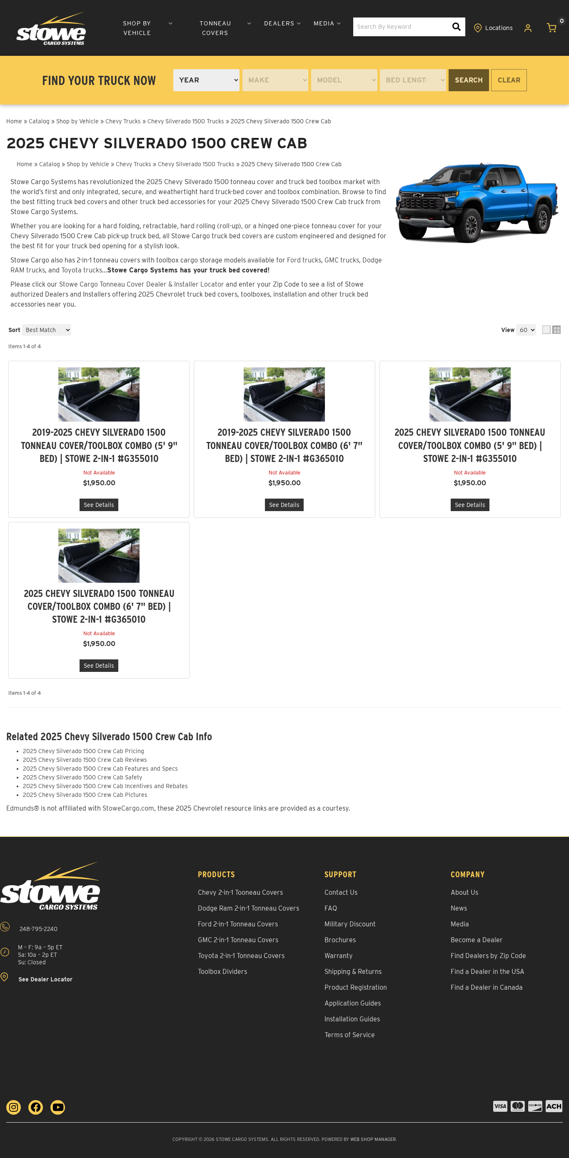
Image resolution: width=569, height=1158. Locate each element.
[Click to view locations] (493, 28)
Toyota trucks (81, 270)
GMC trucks (341, 260)
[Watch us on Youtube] (57, 1107)
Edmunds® (22, 808)
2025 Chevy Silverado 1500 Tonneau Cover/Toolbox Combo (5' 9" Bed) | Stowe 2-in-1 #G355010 (469, 445)
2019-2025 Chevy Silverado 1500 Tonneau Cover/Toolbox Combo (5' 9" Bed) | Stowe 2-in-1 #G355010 (99, 445)
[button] (140, 28)
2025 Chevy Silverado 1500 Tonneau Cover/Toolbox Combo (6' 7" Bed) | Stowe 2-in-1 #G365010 (99, 606)
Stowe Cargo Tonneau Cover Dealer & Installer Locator (141, 284)
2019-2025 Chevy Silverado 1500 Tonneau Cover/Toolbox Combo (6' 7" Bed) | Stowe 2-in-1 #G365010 (284, 445)
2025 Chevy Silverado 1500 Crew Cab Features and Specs (100, 768)
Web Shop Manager (373, 1139)
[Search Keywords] (456, 26)
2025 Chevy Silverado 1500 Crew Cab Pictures (85, 794)
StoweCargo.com (128, 808)
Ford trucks (304, 260)
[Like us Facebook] (35, 1107)
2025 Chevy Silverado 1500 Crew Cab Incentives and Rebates (105, 786)
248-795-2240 (37, 929)
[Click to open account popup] (528, 28)
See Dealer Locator (44, 979)
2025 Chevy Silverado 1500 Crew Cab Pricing (83, 751)
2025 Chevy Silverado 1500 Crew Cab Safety (82, 777)
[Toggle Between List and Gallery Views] (551, 329)
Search (469, 80)
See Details (99, 505)
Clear (509, 80)
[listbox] (206, 80)
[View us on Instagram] (13, 1107)
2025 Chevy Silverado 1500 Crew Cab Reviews (85, 759)
